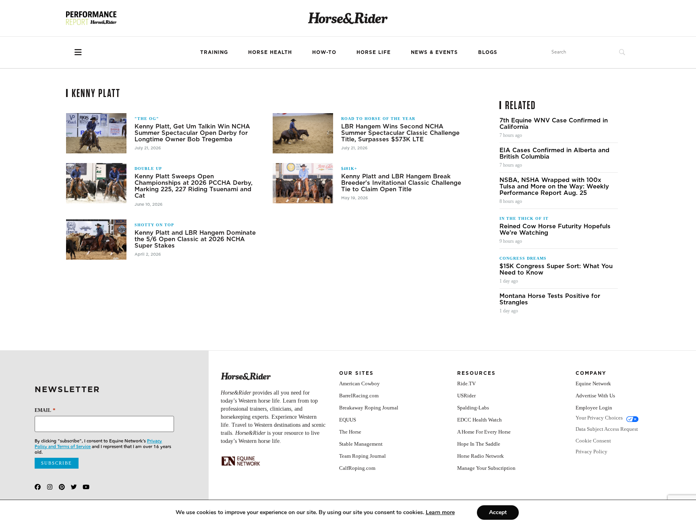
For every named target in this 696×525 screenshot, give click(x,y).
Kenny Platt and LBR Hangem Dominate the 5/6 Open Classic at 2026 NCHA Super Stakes (195, 239)
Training (214, 52)
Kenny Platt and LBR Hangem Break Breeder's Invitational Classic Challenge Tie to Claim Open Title (401, 182)
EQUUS (347, 420)
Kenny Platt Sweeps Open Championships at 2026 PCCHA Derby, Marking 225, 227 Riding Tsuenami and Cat (194, 186)
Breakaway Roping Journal (368, 408)
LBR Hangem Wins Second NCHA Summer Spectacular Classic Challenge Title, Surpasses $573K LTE (400, 133)
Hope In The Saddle (478, 444)
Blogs (487, 52)
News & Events (434, 52)
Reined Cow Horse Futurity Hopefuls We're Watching (555, 229)
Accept (498, 512)
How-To (324, 52)
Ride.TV (466, 383)
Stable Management (361, 444)
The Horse (350, 432)
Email (45, 410)
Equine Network (593, 383)
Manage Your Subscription (486, 468)
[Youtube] (86, 487)
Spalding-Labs (473, 408)
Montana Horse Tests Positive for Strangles (549, 299)
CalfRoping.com (357, 468)
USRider (466, 396)
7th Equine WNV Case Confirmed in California (553, 123)
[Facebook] (38, 487)
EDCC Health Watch (479, 420)
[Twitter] (74, 487)
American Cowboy (359, 383)
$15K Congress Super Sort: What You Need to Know (556, 269)
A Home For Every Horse (484, 432)
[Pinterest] (62, 487)
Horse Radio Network (480, 456)
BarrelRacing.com (359, 396)
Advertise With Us (595, 396)
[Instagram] (50, 487)
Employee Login (594, 408)
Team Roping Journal (362, 456)
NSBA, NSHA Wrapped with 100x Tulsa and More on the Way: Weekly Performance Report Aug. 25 (554, 186)
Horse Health (270, 52)
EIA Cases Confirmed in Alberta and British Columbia (554, 153)
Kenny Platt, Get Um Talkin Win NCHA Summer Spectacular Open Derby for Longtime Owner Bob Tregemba (192, 133)
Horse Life (373, 52)
